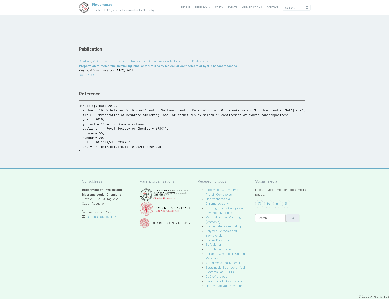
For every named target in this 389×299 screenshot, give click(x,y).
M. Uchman (178, 61)
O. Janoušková (159, 61)
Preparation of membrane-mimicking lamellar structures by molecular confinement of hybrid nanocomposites (158, 66)
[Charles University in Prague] (165, 223)
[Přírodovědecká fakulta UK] (165, 208)
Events (232, 7)
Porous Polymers (217, 240)
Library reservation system (224, 286)
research (201, 7)
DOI (81, 75)
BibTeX (90, 75)
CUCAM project (216, 277)
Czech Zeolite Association (224, 281)
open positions (252, 7)
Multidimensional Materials (224, 263)
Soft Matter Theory (219, 249)
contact (272, 7)
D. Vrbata (85, 61)
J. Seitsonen (118, 61)
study (219, 7)
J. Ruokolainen (138, 61)
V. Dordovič (100, 61)
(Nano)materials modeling (223, 226)
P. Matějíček (200, 61)
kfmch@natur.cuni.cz (101, 217)
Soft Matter (213, 244)
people (185, 7)
